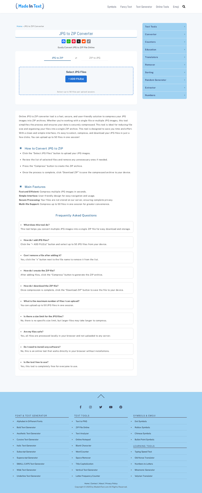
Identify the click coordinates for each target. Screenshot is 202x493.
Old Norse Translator (144, 458)
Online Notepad (83, 439)
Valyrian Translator (143, 476)
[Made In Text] (30, 8)
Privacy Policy (111, 483)
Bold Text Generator (26, 427)
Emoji (176, 7)
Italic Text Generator (26, 445)
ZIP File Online (82, 427)
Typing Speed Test (143, 451)
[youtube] (111, 407)
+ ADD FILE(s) (76, 78)
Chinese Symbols (143, 433)
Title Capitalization (84, 464)
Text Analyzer (82, 433)
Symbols (111, 7)
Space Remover (83, 458)
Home (19, 26)
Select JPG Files (76, 71)
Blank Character (83, 445)
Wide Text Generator (26, 470)
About (101, 483)
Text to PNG (81, 421)
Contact (94, 483)
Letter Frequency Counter (88, 476)
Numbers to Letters (144, 464)
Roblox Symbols (142, 427)
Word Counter (82, 451)
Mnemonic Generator (145, 470)
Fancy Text (126, 7)
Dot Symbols (141, 421)
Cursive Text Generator (27, 439)
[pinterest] (121, 407)
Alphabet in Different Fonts (29, 421)
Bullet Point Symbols (144, 439)
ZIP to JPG (94, 57)
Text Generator (144, 7)
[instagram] (91, 407)
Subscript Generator (26, 451)
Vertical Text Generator (87, 470)
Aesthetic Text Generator (29, 433)
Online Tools (162, 7)
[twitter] (101, 407)
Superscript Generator (27, 458)
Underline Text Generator (29, 476)
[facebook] (81, 407)
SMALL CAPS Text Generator (30, 464)
